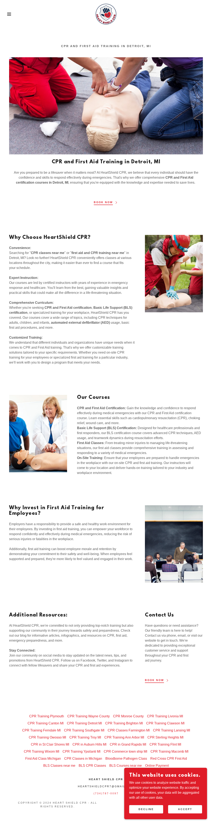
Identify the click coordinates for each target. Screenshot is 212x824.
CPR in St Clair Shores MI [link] (50, 744)
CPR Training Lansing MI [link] (171, 730)
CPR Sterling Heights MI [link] (165, 737)
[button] (10, 14)
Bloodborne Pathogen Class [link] (126, 758)
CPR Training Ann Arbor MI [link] (124, 737)
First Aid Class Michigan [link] (43, 758)
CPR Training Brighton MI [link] (124, 723)
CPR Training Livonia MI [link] (165, 716)
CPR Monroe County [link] (128, 716)
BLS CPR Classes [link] (92, 765)
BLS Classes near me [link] (59, 765)
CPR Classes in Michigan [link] (83, 758)
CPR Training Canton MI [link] (46, 723)
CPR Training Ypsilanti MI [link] (81, 751)
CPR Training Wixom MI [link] (41, 751)
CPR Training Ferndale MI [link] (41, 730)
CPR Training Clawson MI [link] (165, 723)
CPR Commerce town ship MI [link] (125, 751)
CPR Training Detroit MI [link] (84, 723)
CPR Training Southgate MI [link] (84, 730)
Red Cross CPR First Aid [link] (168, 758)
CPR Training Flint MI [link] (165, 744)
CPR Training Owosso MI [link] (47, 737)
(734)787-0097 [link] (106, 793)
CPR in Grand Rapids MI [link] (128, 744)
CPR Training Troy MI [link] (85, 737)
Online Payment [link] (157, 765)
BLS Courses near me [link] (125, 765)
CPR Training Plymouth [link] (46, 716)
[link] (106, 14)
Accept (185, 809)
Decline (146, 809)
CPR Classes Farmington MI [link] (129, 730)
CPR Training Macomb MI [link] (169, 751)
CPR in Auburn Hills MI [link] (89, 744)
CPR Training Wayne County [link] (88, 716)
